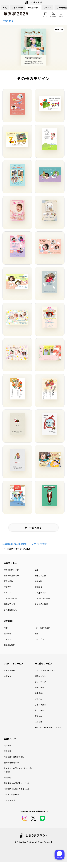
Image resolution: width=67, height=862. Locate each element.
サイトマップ (9, 800)
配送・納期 (8, 581)
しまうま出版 (40, 704)
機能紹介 (38, 587)
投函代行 (7, 587)
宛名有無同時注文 (42, 627)
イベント (7, 592)
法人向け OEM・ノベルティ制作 (48, 727)
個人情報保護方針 (11, 762)
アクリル (38, 716)
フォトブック (17, 7)
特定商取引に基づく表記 (14, 756)
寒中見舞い (39, 693)
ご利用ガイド (40, 592)
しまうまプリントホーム (45, 670)
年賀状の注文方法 (42, 598)
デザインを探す (39, 543)
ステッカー (39, 721)
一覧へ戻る (7, 20)
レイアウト (39, 639)
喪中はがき (39, 687)
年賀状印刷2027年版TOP (14, 543)
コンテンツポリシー (12, 794)
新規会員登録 (9, 670)
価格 (36, 569)
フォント (7, 639)
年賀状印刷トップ (11, 569)
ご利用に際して (10, 609)
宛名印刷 (38, 581)
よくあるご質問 (41, 604)
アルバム (47, 7)
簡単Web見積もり (11, 575)
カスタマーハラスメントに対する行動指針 (18, 770)
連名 (36, 633)
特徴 (5, 627)
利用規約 (7, 777)
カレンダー (39, 710)
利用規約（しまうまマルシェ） (17, 789)
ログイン (7, 676)
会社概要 (7, 745)
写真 (5, 7)
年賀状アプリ (9, 604)
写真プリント (40, 676)
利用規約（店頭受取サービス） (17, 783)
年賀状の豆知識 (10, 598)
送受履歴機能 (9, 645)
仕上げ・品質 (40, 575)
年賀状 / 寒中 (33, 7)
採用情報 (7, 751)
